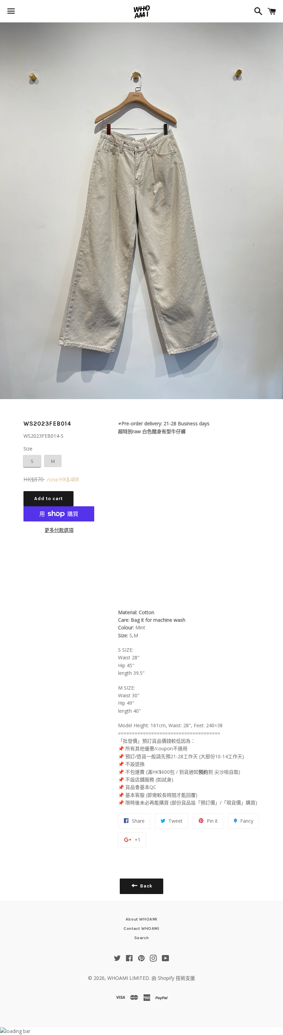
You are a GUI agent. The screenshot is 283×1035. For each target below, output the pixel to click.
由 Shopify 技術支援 (173, 978)
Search (141, 937)
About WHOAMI (141, 919)
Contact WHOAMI (141, 928)
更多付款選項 (59, 530)
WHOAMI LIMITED (128, 978)
